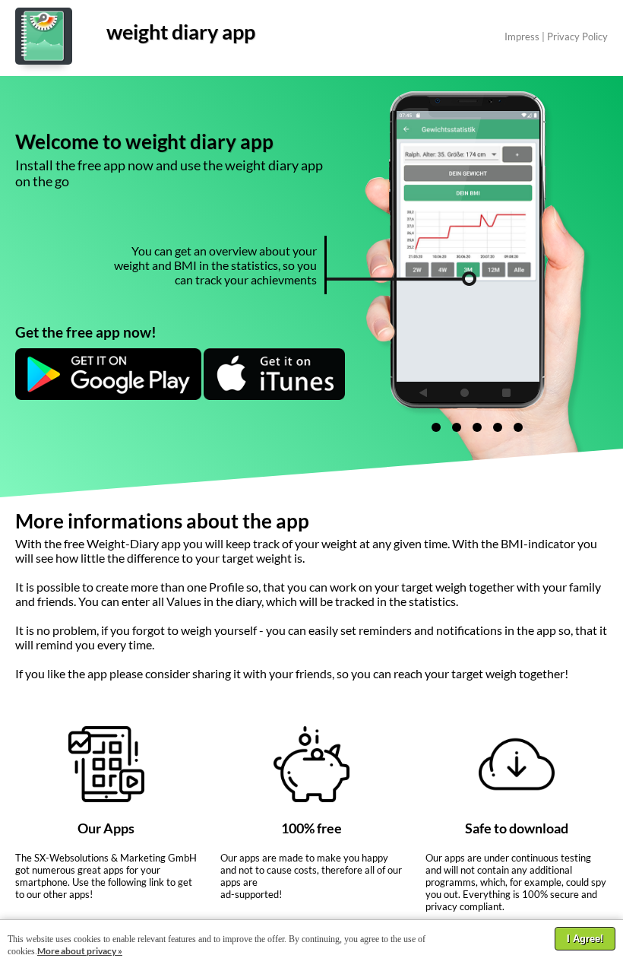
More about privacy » (79, 951)
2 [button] (456, 427)
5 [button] (518, 427)
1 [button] (436, 427)
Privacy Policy (577, 36)
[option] (502, 246)
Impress (521, 36)
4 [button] (497, 427)
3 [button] (477, 427)
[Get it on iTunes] (275, 396)
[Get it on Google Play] (108, 396)
